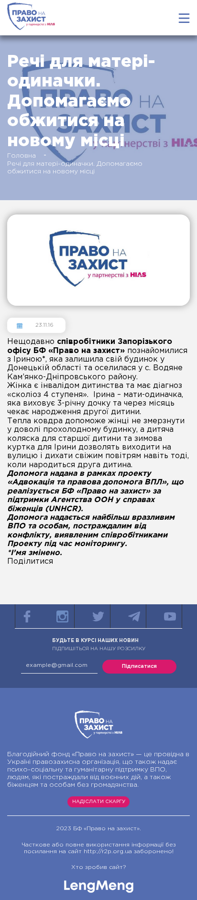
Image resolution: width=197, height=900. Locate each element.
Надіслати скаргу (98, 802)
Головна (21, 156)
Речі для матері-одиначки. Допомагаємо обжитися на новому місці (74, 167)
